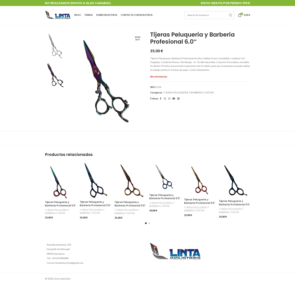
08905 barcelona (56, 253)
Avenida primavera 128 (59, 244)
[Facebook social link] (161, 98)
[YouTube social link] (173, 98)
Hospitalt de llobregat (58, 249)
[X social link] (165, 98)
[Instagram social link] (169, 98)
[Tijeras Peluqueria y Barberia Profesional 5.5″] (60, 180)
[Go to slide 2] (149, 223)
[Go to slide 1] (146, 223)
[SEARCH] (231, 15)
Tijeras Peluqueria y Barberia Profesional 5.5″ (60, 203)
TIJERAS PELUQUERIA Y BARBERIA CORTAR (188, 92)
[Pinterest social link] (178, 98)
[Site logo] (58, 14)
